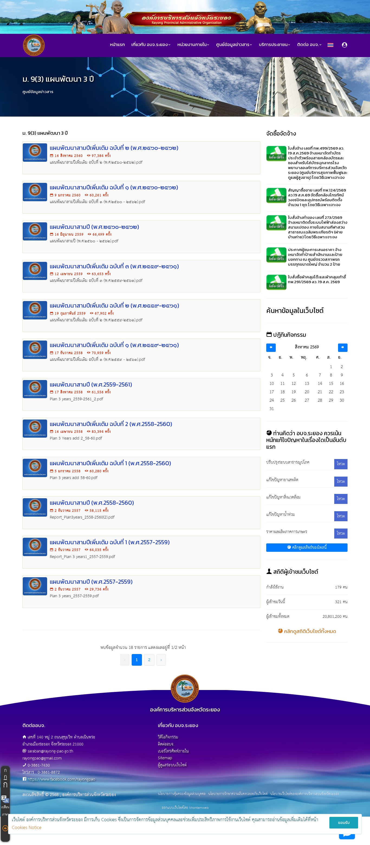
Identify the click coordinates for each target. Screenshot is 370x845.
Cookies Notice (26, 828)
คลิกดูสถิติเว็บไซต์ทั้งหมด (309, 631)
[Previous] (271, 348)
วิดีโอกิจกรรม (168, 737)
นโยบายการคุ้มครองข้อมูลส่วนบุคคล (182, 794)
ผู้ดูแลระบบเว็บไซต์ (172, 765)
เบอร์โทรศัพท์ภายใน (173, 751)
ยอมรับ (344, 823)
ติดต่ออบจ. (166, 744)
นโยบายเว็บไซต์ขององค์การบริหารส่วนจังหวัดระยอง (304, 794)
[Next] (343, 348)
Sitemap (165, 758)
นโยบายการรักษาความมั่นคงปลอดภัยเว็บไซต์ (238, 794)
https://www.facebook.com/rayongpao (61, 779)
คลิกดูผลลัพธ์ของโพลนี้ (309, 547)
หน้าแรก (117, 44)
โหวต (341, 464)
